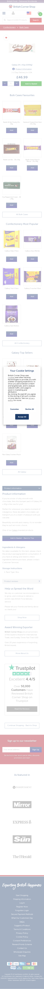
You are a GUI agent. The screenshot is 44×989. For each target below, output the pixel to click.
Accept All (22, 417)
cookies (11, 378)
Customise (14, 409)
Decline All (29, 409)
